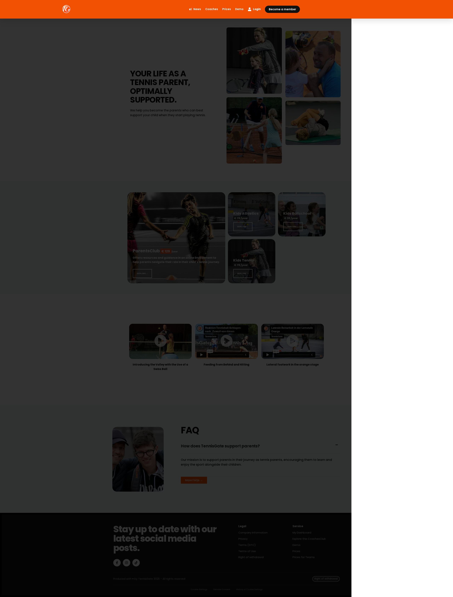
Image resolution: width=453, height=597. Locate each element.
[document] (226, 298)
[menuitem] (195, 9)
